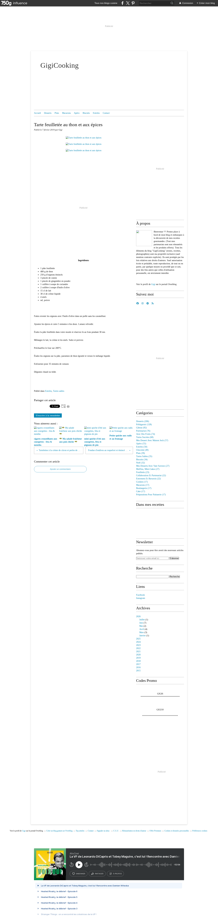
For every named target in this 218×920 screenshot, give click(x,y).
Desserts (47, 113)
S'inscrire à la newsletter (48, 415)
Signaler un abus (103, 831)
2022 (138, 648)
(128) (144, 424)
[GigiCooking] (144, 238)
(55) (141, 443)
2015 (138, 670)
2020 (138, 654)
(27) (152, 466)
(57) (152, 440)
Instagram (140, 598)
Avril (141, 629)
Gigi (153, 284)
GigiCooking (59, 65)
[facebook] (122, 3)
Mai (141, 626)
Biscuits (86, 113)
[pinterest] (133, 3)
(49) (142, 450)
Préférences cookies (199, 831)
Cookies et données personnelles (176, 831)
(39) (140, 453)
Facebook (140, 595)
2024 (138, 642)
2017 (138, 664)
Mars (141, 632)
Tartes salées (58, 391)
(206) (142, 421)
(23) (142, 472)
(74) (145, 434)
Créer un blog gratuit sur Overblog (59, 831)
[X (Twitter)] (128, 3)
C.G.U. (116, 831)
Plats (57, 113)
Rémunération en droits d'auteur (134, 831)
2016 (138, 667)
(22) (151, 475)
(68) (145, 437)
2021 (138, 651)
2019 (138, 658)
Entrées (96, 113)
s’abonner (80, 874)
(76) (143, 431)
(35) (144, 456)
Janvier (142, 635)
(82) (141, 427)
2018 (138, 661)
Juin (141, 623)
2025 (138, 639)
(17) (142, 482)
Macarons (66, 113)
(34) (142, 459)
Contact (106, 113)
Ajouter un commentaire (60, 469)
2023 (138, 645)
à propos (117, 874)
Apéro (76, 113)
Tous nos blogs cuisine (105, 3)
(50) (141, 447)
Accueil (37, 113)
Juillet (142, 619)
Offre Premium (155, 831)
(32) (140, 463)
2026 (138, 616)
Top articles (80, 831)
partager (99, 874)
